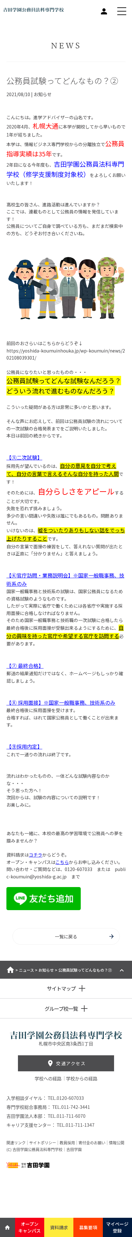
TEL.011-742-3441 (71, 1107)
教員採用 (67, 1143)
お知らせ (46, 970)
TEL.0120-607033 (66, 1098)
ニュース (26, 970)
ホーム (10, 970)
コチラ (35, 854)
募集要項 (88, 1227)
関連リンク (16, 1143)
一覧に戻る (66, 936)
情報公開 (116, 1143)
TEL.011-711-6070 (67, 1116)
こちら (62, 862)
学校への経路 (48, 1078)
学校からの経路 (81, 1078)
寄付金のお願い (91, 1143)
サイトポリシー (42, 1143)
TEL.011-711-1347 (76, 1125)
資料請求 (59, 1227)
